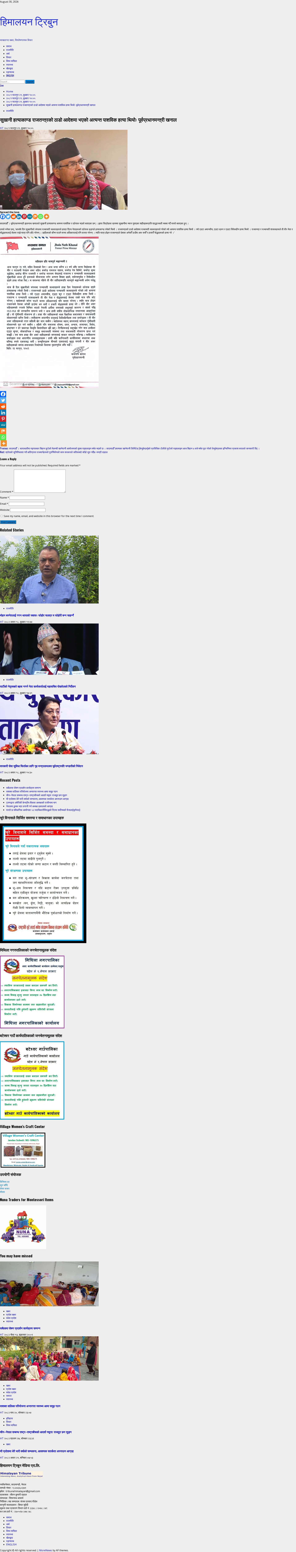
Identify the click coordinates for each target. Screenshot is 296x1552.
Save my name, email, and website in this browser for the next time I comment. (49, 516)
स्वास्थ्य (9, 64)
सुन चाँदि (4, 1185)
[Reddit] (13, 216)
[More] (46, 216)
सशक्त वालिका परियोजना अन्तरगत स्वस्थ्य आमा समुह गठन (32, 791)
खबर (8, 1311)
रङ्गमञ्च (10, 72)
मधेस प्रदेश (11, 1318)
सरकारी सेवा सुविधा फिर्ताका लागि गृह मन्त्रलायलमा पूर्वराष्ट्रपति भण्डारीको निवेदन (41, 766)
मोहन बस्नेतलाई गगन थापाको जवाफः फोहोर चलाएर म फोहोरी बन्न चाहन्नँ (37, 615)
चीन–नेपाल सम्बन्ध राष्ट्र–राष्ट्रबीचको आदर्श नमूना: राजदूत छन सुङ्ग (36, 795)
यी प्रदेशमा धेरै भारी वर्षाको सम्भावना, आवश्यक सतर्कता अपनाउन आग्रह (37, 799)
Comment (6, 491)
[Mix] (35, 216)
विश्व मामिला (11, 61)
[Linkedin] (19, 216)
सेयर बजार (4, 1188)
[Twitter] (8, 216)
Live (2, 85)
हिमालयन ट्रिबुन (29, 20)
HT (2, 128)
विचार (8, 57)
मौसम (2, 1192)
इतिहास (9, 1418)
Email (4, 503)
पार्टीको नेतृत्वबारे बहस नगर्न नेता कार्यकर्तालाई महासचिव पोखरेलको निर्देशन (38, 686)
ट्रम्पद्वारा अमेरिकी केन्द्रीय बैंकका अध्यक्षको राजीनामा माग (31, 802)
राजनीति (10, 50)
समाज (8, 46)
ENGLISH (10, 75)
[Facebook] (2, 216)
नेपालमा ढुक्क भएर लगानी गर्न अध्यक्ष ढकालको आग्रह (29, 806)
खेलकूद (9, 68)
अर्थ (8, 53)
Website (4, 510)
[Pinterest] (24, 216)
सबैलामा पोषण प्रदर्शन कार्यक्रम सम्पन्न (23, 787)
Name (4, 497)
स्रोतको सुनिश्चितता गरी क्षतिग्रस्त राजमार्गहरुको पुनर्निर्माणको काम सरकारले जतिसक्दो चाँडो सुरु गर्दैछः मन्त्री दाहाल (54, 452)
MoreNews (45, 1550)
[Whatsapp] (40, 216)
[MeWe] (29, 216)
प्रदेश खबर (11, 1314)
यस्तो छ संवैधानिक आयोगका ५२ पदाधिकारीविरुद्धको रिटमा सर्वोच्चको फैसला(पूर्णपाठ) (43, 810)
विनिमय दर (4, 1181)
